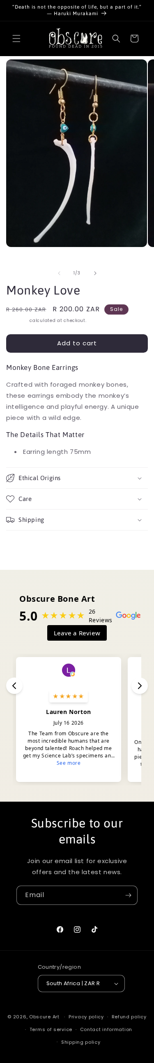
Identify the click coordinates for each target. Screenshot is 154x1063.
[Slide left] (59, 273)
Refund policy (129, 1016)
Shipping (17, 320)
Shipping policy (81, 1042)
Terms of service (51, 1029)
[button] (16, 38)
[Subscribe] (128, 895)
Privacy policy (86, 1016)
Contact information (106, 1029)
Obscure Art (44, 1016)
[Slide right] (95, 273)
